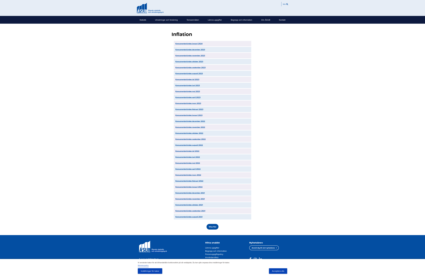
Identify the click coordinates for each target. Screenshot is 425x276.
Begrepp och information (241, 19)
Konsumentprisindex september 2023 (190, 67)
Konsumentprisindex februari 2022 (189, 181)
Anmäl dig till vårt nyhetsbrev (263, 248)
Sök (284, 4)
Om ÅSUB (265, 19)
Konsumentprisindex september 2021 (190, 211)
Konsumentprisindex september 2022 (190, 139)
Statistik (143, 19)
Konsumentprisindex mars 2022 (188, 175)
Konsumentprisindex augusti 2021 (189, 217)
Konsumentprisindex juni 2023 (187, 85)
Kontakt (282, 19)
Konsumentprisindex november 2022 (190, 127)
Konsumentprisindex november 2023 (190, 55)
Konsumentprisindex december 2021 (190, 193)
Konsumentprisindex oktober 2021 (189, 205)
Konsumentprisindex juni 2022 (187, 157)
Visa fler (212, 226)
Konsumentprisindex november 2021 (190, 199)
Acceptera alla (278, 271)
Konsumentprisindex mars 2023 (188, 103)
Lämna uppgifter (215, 19)
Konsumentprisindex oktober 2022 (189, 133)
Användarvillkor (212, 257)
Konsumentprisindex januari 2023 (188, 115)
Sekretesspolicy (143, 265)
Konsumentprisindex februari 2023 (189, 109)
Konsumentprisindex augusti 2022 (189, 145)
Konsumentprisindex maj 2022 (187, 163)
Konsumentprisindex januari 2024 (189, 43)
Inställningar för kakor (150, 271)
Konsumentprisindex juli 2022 (187, 151)
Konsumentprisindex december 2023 (190, 49)
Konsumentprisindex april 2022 (188, 169)
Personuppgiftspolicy (214, 254)
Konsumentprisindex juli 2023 (187, 79)
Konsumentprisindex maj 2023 (187, 91)
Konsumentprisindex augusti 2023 (189, 73)
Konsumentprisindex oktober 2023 (189, 61)
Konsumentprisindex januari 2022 (189, 187)
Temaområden (193, 19)
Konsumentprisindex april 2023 (187, 97)
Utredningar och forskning (166, 19)
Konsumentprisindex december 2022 (190, 121)
